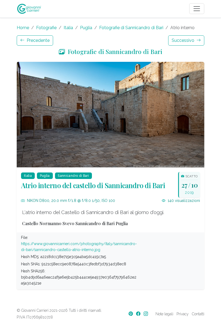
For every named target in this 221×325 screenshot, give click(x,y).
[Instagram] (146, 313)
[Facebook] (138, 313)
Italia (68, 27)
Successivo (183, 40)
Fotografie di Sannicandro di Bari (131, 27)
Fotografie (46, 27)
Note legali (164, 314)
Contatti (198, 314)
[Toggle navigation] (196, 8)
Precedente (38, 40)
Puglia (86, 27)
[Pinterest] (131, 313)
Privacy (183, 314)
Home (23, 27)
